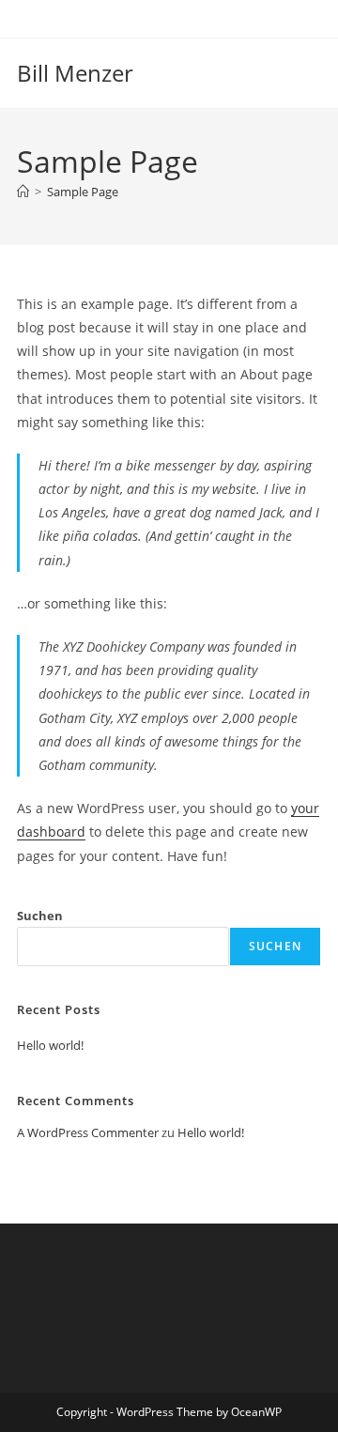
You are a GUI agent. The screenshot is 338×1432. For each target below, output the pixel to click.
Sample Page (82, 191)
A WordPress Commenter (88, 1132)
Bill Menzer (75, 72)
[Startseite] (23, 191)
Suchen (40, 915)
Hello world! (50, 1045)
